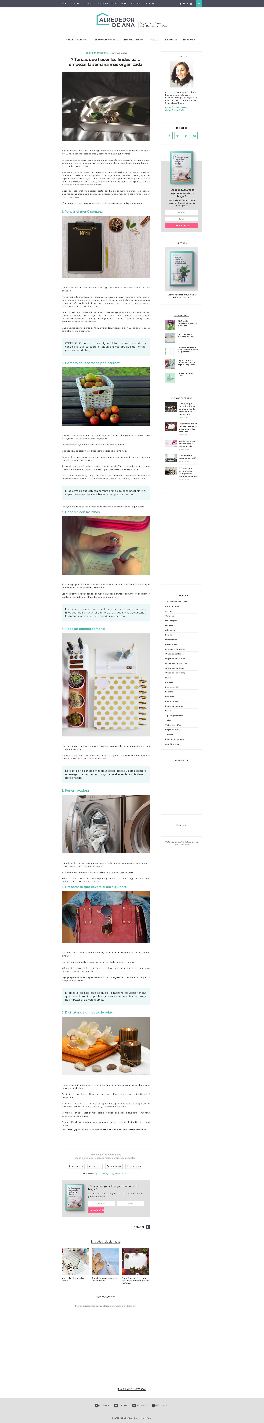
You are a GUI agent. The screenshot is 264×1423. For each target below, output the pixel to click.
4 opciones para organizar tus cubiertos (104, 1279)
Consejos (169, 616)
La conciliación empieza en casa (186, 335)
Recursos (169, 696)
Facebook (77, 1166)
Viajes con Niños (173, 725)
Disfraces (170, 625)
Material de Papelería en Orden (74, 1279)
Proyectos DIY (172, 687)
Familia (168, 635)
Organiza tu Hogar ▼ (77, 40)
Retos (168, 711)
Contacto (149, 4)
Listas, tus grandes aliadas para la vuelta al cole (188, 443)
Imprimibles (171, 40)
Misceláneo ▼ (190, 40)
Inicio (64, 4)
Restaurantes (171, 701)
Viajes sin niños (173, 730)
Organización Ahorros (176, 663)
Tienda (124, 4)
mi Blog (173, 842)
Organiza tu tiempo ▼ (106, 40)
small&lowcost (172, 744)
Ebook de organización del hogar (100, 4)
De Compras (171, 621)
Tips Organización (174, 715)
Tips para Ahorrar (133, 40)
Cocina (168, 611)
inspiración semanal (175, 739)
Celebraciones (172, 606)
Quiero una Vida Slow (186, 375)
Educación (170, 630)
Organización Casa (174, 668)
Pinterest (116, 1166)
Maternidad (171, 644)
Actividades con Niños (176, 602)
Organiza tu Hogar (97, 53)
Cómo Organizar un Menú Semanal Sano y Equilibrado (188, 349)
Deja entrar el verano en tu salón (188, 456)
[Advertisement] (181, 539)
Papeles (169, 682)
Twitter (97, 1166)
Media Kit (135, 4)
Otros (168, 677)
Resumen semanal (174, 706)
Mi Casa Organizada (175, 649)
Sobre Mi (75, 4)
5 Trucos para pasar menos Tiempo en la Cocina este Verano (188, 472)
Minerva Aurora (146, 1418)
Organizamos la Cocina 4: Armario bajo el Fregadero (186, 362)
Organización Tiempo (176, 673)
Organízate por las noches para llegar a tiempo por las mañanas (135, 1280)
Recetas (169, 692)
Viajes (168, 720)
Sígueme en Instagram (133, 1389)
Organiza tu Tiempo (119, 1173)
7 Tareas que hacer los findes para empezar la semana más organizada (187, 408)
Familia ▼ (154, 40)
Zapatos (169, 734)
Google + (135, 1166)
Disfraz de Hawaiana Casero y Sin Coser (187, 323)
